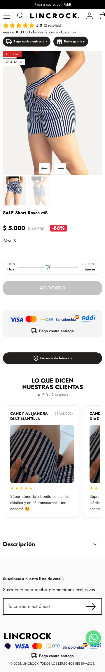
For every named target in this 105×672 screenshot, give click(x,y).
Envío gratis (73, 41)
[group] (14, 190)
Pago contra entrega (28, 41)
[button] (44, 168)
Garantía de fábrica (54, 358)
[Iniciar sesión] (89, 16)
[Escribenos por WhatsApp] (93, 638)
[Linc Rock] (54, 15)
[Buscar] (20, 16)
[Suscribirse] (91, 606)
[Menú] (6, 16)
